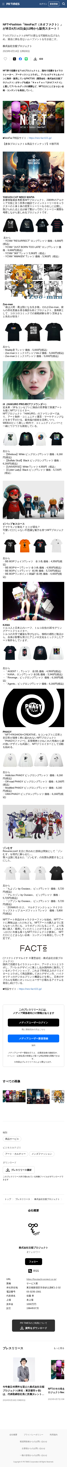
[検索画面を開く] (64, 4)
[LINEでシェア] (26, 59)
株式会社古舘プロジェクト (47, 1199)
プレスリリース (22, 1199)
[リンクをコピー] (41, 59)
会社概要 (13, 1434)
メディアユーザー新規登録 (33, 1038)
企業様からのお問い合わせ (33, 1448)
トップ (8, 1199)
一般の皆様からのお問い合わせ (33, 1455)
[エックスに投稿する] (14, 59)
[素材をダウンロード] (35, 59)
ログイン (43, 3)
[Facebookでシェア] (20, 59)
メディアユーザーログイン (33, 1022)
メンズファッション (42, 1154)
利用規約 (54, 1434)
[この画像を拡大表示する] (14, 1096)
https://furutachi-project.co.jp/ (41, 1279)
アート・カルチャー (15, 1154)
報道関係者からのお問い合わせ (33, 1441)
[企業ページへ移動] (33, 1230)
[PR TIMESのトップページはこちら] (13, 4)
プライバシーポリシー (33, 1434)
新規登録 (54, 3)
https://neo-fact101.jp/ (40, 137)
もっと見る (59, 1348)
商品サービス (12, 1139)
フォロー (33, 1261)
